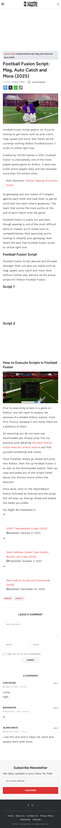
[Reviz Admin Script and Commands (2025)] (13, 571)
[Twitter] (32, 805)
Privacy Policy (46, 816)
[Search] (58, 4)
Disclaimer (25, 819)
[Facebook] (28, 805)
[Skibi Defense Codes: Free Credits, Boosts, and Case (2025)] (13, 543)
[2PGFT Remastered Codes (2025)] (13, 519)
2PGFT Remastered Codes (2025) (26, 528)
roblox (7, 598)
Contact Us (32, 816)
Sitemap (37, 819)
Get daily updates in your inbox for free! (27, 773)
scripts (19, 598)
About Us (20, 816)
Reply (56, 683)
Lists (13, 54)
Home (6, 54)
